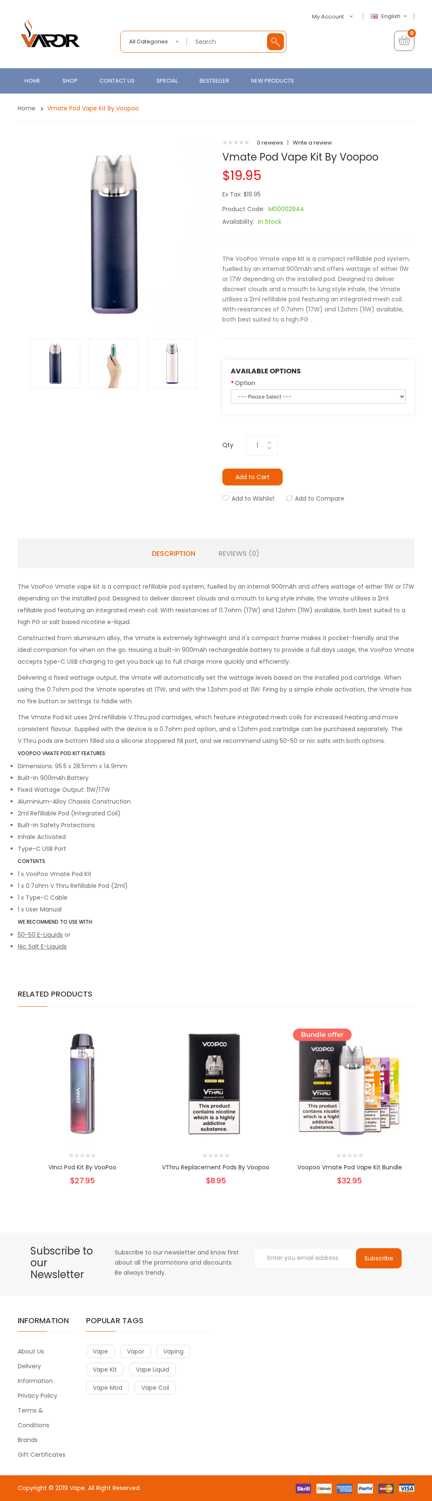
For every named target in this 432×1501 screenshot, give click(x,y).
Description (173, 553)
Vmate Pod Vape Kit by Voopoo (93, 108)
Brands (28, 1440)
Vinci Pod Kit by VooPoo (82, 1167)
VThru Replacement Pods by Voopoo (216, 1167)
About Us (31, 1351)
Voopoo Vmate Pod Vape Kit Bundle (349, 1167)
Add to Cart (252, 477)
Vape (77, 1488)
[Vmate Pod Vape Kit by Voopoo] (55, 363)
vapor (135, 1351)
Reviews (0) (239, 553)
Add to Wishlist (253, 498)
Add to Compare (319, 498)
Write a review (312, 143)
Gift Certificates (41, 1454)
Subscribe (378, 1258)
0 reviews (270, 143)
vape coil (155, 1387)
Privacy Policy (37, 1395)
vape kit (105, 1369)
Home (26, 108)
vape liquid (152, 1369)
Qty (227, 445)
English (391, 16)
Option (245, 383)
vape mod (107, 1387)
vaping (173, 1351)
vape (100, 1351)
